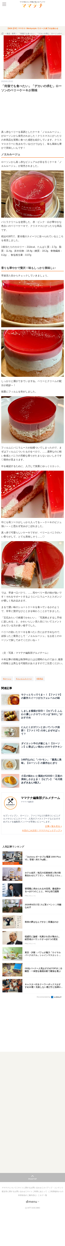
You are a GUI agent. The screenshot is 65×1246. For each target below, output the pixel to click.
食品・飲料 (11, 34)
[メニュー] (4, 4)
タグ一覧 (43, 1195)
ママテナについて (9, 1188)
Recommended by (44, 997)
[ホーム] (2, 33)
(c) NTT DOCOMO (32, 1208)
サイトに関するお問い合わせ (30, 1188)
